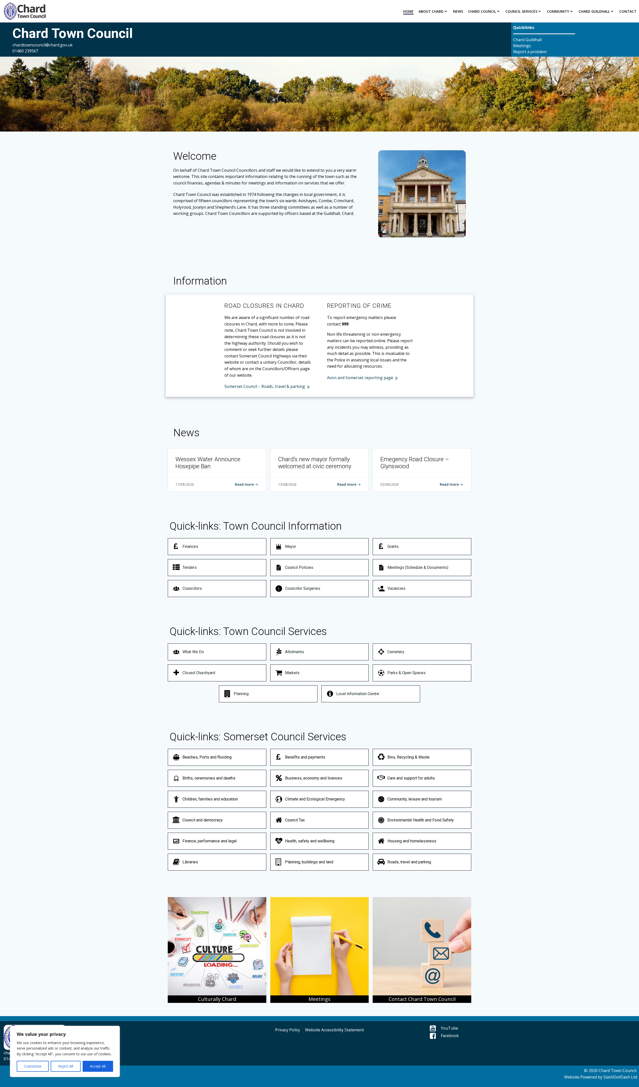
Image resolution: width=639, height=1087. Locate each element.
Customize (32, 1066)
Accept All (98, 1066)
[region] (65, 1051)
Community (558, 11)
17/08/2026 (184, 484)
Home (408, 11)
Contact (628, 11)
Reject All (65, 1066)
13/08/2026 (287, 484)
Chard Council (482, 11)
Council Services (521, 11)
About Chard (431, 11)
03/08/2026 (389, 484)
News (458, 11)
